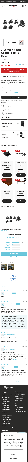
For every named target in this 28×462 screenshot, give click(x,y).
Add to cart (18, 124)
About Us (4, 392)
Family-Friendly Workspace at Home (10, 427)
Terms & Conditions (6, 397)
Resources (18, 392)
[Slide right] (26, 42)
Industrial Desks (6, 423)
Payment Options (6, 407)
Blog (16, 403)
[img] (4, 291)
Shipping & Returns (6, 401)
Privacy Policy (19, 446)
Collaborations (6, 409)
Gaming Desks (5, 417)
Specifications (14, 76)
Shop (7, 175)
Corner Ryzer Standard (20, 192)
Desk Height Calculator (20, 411)
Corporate (5, 412)
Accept (13, 450)
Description (5, 76)
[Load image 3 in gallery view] (21, 42)
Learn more (3, 102)
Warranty (4, 399)
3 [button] (14, 381)
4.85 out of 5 (18, 237)
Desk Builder (18, 409)
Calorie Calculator (19, 405)
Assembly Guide (19, 398)
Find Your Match (19, 407)
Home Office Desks (6, 419)
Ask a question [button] (14, 257)
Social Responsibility (7, 394)
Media (22, 76)
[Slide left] (1, 42)
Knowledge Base (19, 396)
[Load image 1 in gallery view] (7, 42)
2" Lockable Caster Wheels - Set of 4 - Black (21, 164)
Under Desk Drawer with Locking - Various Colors (7, 165)
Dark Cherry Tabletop (7, 192)
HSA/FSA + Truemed (20, 394)
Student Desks (5, 421)
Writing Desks (5, 425)
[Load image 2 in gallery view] (14, 42)
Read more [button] (14, 359)
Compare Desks (18, 400)
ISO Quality (4, 396)
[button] (2, 6)
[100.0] (13, 278)
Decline (13, 454)
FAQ (16, 402)
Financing (4, 403)
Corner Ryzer (20, 84)
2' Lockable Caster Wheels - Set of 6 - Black (11, 229)
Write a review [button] (14, 253)
